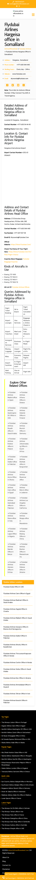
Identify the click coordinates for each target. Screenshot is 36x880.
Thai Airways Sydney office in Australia (14, 825)
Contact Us (6, 865)
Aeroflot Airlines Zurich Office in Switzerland (15, 732)
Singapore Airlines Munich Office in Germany (15, 788)
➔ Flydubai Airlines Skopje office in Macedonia (24, 518)
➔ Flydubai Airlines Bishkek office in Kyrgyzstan (24, 462)
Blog (4, 861)
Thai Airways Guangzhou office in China (14, 818)
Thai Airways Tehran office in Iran (12, 811)
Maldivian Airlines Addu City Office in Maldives (16, 795)
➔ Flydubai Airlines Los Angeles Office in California (24, 503)
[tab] (33, 14)
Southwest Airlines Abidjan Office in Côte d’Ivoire (17, 785)
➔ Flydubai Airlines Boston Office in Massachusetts (24, 550)
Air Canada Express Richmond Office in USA (15, 739)
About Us (5, 857)
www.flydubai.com (19, 74)
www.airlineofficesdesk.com (18, 850)
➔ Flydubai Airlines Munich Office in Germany (23, 428)
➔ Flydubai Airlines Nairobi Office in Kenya (11, 549)
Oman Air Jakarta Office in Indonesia (13, 791)
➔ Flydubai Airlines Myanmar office (23, 476)
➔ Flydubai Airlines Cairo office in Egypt (12, 489)
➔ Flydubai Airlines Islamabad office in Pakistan (11, 503)
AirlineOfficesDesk (11, 49)
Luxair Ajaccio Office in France (11, 798)
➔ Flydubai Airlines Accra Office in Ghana (12, 476)
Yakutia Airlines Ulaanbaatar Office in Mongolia (16, 756)
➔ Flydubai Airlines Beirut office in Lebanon (24, 489)
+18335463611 (19, 2)
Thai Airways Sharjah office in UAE (12, 828)
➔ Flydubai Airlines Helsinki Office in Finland (23, 413)
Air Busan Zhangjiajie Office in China (13, 736)
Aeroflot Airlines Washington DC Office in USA (16, 729)
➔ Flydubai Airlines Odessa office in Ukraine (23, 567)
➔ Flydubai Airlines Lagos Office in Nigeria (12, 532)
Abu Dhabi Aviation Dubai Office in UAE (14, 752)
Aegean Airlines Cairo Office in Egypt (13, 726)
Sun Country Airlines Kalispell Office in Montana (17, 781)
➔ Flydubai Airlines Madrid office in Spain (12, 396)
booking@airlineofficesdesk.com (19, 4)
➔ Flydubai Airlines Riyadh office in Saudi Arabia (12, 428)
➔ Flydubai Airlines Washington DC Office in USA (12, 413)
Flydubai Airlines (25, 49)
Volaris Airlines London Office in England (14, 768)
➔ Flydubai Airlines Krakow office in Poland (11, 444)
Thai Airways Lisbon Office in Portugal (13, 722)
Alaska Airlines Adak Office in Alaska (13, 742)
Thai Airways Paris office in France (12, 815)
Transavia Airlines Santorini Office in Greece (15, 771)
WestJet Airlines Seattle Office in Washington (16, 759)
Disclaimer (6, 869)
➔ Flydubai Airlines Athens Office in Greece (23, 397)
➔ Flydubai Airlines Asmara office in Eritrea (11, 567)
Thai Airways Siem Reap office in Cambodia (15, 822)
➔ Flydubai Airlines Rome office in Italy (12, 517)
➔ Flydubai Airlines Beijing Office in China (23, 534)
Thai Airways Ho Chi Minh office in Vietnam (15, 808)
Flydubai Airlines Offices (20, 287)
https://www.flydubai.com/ (21, 244)
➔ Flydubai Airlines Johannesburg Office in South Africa (24, 445)
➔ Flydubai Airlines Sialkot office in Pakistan (12, 460)
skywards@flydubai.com (19, 78)
